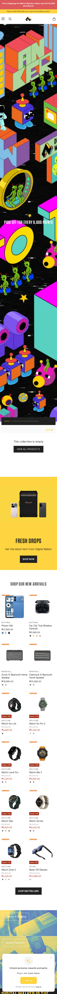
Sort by (49, 430)
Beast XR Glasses (38, 869)
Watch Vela (7, 821)
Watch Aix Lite (8, 723)
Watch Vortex (36, 821)
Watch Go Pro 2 (37, 723)
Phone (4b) (7, 625)
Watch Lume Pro (9, 772)
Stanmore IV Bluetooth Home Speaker (40, 676)
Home (6, 421)
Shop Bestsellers (28, 891)
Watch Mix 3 (35, 772)
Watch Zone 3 (8, 869)
